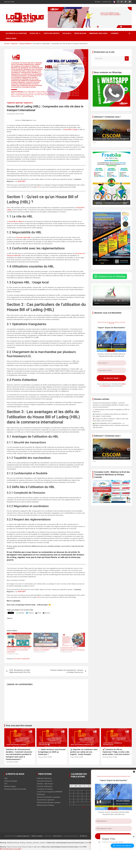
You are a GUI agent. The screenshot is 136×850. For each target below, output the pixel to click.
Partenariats (41, 794)
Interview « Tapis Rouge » (45, 784)
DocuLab (66, 33)
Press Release (80, 33)
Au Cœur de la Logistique (16, 33)
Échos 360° (34, 33)
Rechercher (127, 58)
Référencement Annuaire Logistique (48, 802)
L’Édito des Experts (51, 33)
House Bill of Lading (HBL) (22, 658)
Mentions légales (37, 836)
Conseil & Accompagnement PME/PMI (49, 792)
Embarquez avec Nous (98, 33)
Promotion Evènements (44, 781)
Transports (28, 103)
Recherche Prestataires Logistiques (48, 797)
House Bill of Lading (70, 129)
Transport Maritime (15, 103)
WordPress (83, 836)
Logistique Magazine (23, 836)
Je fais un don (107, 1)
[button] (128, 130)
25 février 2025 (107, 757)
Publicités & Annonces (44, 778)
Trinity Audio (25, 120)
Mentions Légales (10, 786)
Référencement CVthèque (45, 805)
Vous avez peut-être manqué (19, 725)
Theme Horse (57, 836)
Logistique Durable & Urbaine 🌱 (17, 744)
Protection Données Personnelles (15, 789)
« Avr (83, 807)
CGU (5, 784)
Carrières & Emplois (10, 781)
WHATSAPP (21, 181)
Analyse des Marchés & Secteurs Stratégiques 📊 (50, 743)
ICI (39, 187)
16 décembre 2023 (13, 114)
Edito (6, 778)
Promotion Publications (44, 786)
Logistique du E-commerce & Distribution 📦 (112, 743)
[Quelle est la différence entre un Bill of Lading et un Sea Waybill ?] (45, 640)
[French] (114, 2)
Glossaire (97, 1)
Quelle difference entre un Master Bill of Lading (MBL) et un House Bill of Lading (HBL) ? (18, 650)
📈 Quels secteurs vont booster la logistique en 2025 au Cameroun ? (52, 751)
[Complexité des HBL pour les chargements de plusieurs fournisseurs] (72, 640)
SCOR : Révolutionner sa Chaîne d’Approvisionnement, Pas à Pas (19, 671)
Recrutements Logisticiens (45, 800)
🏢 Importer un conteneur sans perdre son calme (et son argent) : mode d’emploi (83, 751)
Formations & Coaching (44, 789)
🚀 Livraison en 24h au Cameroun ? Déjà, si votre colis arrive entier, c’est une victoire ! (116, 751)
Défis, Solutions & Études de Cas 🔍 (82, 744)
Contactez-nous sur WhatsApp (111, 276)
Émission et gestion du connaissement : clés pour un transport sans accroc (67, 671)
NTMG (22, 114)
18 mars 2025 (42, 757)
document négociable (23, 237)
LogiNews (114, 33)
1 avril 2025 (9, 762)
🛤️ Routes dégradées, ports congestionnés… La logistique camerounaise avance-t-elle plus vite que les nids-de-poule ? (111, 425)
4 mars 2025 (74, 757)
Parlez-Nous (11, 38)
